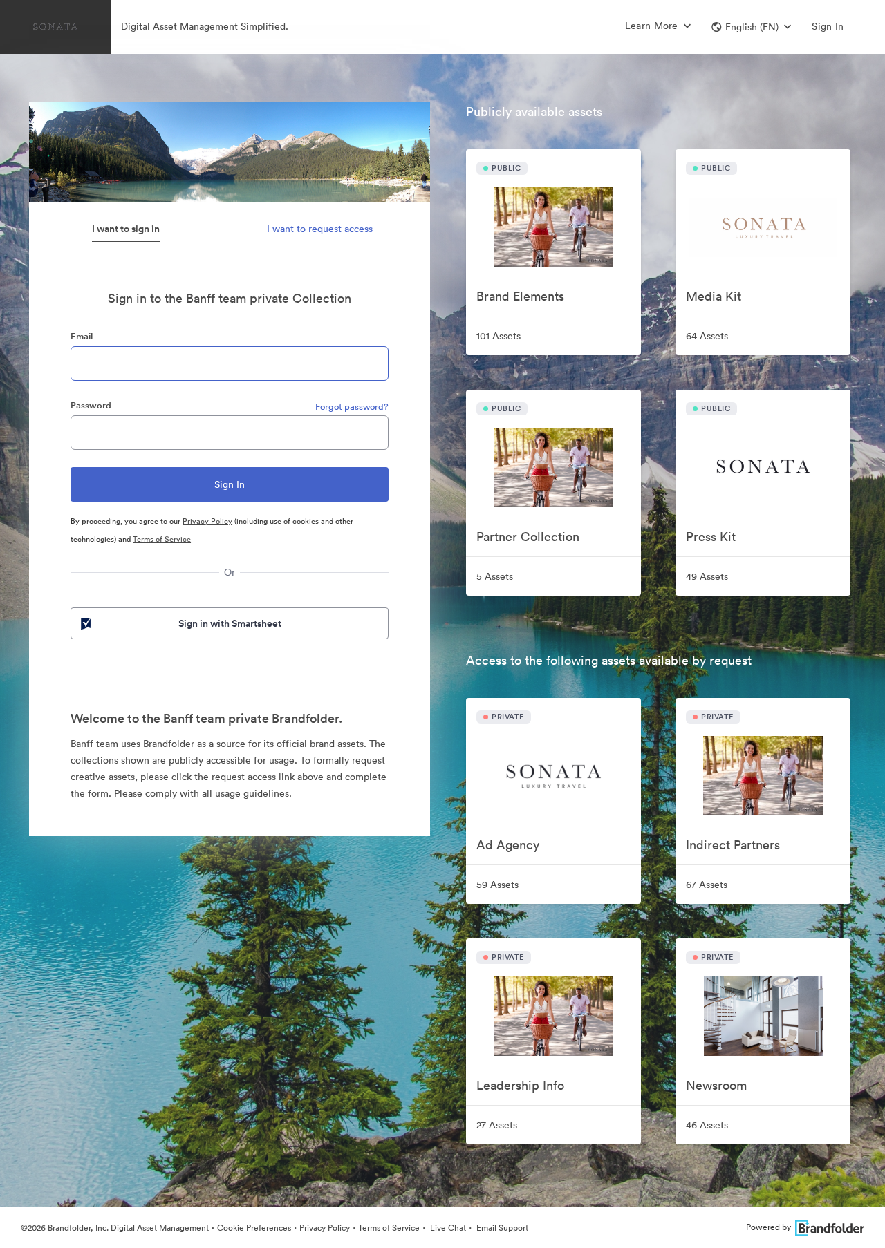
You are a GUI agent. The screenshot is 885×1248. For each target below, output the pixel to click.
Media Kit (713, 296)
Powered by (768, 1227)
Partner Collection (527, 537)
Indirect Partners (733, 845)
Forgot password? (352, 407)
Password (91, 405)
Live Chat (447, 1227)
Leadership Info (520, 1085)
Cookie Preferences (254, 1227)
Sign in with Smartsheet (229, 623)
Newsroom (716, 1085)
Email (82, 336)
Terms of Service (162, 539)
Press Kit (711, 537)
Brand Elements (520, 296)
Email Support (501, 1227)
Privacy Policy (207, 521)
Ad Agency (507, 845)
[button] (751, 27)
